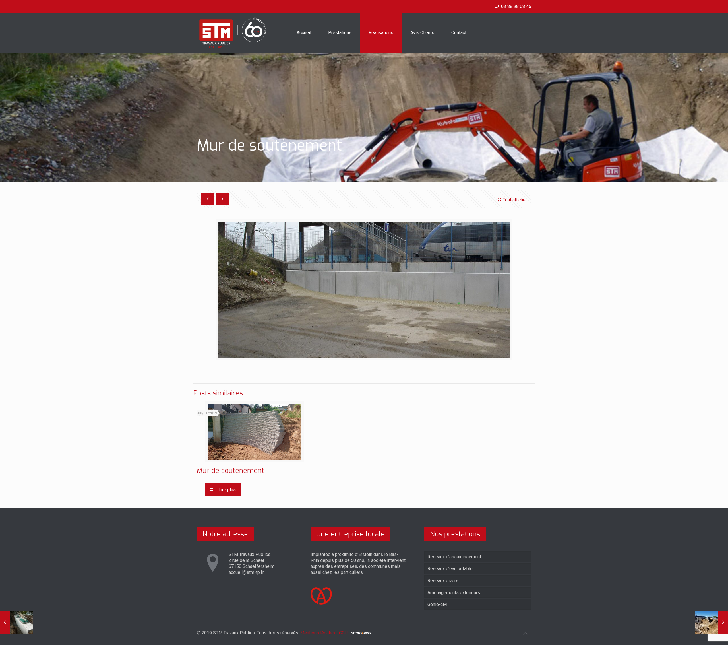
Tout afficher (515, 200)
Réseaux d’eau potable (450, 568)
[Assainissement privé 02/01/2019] (16, 622)
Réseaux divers (442, 580)
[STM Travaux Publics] (232, 33)
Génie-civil (437, 604)
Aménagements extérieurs (453, 592)
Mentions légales (317, 633)
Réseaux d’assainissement (454, 556)
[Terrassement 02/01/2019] (711, 622)
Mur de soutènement (230, 470)
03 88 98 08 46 (516, 6)
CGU (343, 633)
